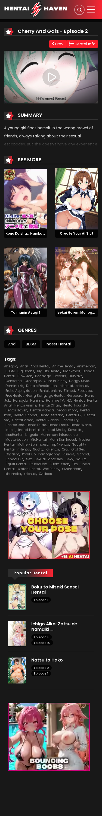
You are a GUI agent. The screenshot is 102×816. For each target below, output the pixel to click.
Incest (10, 429)
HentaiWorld (81, 425)
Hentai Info (84, 44)
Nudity (38, 449)
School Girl (14, 459)
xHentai (30, 473)
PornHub (29, 454)
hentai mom (67, 410)
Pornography (49, 454)
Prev (58, 44)
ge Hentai (56, 395)
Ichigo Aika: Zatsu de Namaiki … (54, 626)
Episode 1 (41, 600)
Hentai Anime (25, 405)
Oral (65, 449)
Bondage (43, 376)
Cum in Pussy (55, 381)
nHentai (23, 449)
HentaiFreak (58, 425)
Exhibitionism (50, 390)
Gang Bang (36, 395)
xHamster (13, 473)
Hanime (36, 400)
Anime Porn (86, 366)
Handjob (20, 400)
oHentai (52, 449)
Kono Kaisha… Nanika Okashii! (31, 233)
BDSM (31, 344)
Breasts (60, 376)
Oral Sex (78, 449)
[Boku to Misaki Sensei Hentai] (17, 597)
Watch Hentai (28, 469)
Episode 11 (41, 637)
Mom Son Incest (63, 439)
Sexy (69, 459)
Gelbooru (74, 395)
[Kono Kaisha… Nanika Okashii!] (25, 198)
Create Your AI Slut (76, 233)
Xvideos (45, 473)
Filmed (69, 390)
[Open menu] (91, 9)
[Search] (79, 10)
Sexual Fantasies (49, 459)
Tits (75, 464)
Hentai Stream (51, 415)
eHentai (82, 385)
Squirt (81, 459)
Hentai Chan (49, 405)
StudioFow (38, 464)
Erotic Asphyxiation (21, 390)
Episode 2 (41, 668)
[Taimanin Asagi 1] (25, 277)
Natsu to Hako (47, 660)
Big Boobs (25, 371)
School (83, 454)
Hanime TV (55, 400)
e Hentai (66, 385)
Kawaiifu (75, 429)
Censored (13, 381)
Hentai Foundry (75, 405)
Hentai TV (74, 415)
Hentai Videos (47, 420)
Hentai (79, 400)
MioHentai (38, 439)
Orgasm (12, 454)
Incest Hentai (58, 344)
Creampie (32, 381)
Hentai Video (22, 420)
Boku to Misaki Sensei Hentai (55, 589)
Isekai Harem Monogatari (79, 312)
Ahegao (10, 366)
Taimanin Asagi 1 (25, 312)
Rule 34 (69, 454)
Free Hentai (14, 395)
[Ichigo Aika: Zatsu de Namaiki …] (17, 633)
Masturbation (16, 439)
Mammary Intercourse (59, 434)
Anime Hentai (63, 366)
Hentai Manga (42, 410)
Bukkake (75, 376)
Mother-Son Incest (32, 444)
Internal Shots (53, 429)
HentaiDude (36, 425)
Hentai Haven (16, 410)
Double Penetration (41, 385)
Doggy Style (79, 381)
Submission (59, 464)
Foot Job (85, 390)
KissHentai (14, 434)
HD (69, 400)
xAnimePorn (71, 469)
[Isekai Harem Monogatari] (76, 277)
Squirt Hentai (16, 464)
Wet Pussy (51, 469)
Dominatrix (14, 385)
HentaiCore (14, 425)
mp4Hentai (60, 444)
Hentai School (25, 415)
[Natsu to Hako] (17, 670)
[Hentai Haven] (35, 9)
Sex (29, 459)
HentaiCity (70, 420)
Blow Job (24, 376)
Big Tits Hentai (48, 371)
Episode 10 (42, 643)
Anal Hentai (40, 366)
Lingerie (31, 434)
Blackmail (71, 371)
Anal (12, 344)
